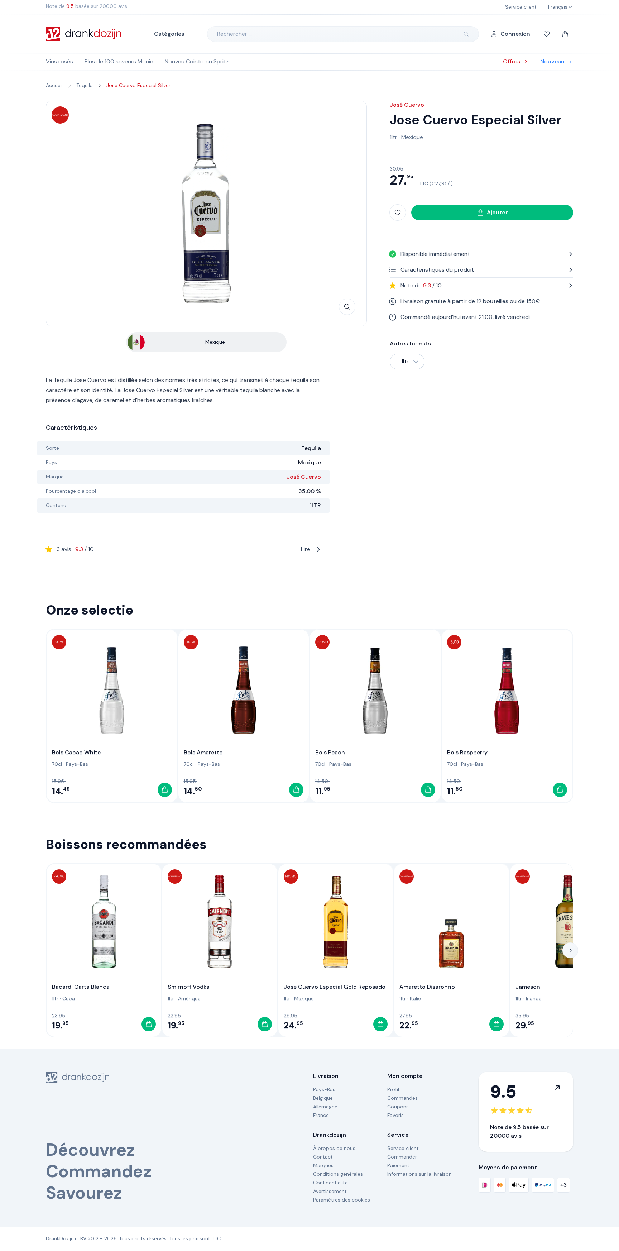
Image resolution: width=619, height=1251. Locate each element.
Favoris (395, 1115)
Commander (402, 1157)
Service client (403, 1148)
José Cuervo (304, 477)
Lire (183, 549)
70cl (57, 764)
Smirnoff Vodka (189, 986)
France (321, 1115)
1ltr (393, 137)
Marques (323, 1165)
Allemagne (325, 1106)
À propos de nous (334, 1148)
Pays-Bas (77, 764)
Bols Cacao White (76, 752)
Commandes (402, 1098)
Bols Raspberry (467, 752)
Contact (323, 1157)
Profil (393, 1089)
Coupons (398, 1106)
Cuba (68, 998)
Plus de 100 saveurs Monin (119, 61)
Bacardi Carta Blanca (81, 986)
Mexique (412, 137)
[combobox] (407, 361)
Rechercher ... (234, 34)
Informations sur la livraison (419, 1174)
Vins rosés (59, 61)
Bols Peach (330, 752)
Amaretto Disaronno (427, 986)
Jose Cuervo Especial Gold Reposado (334, 986)
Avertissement (330, 1191)
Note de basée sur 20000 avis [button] (86, 6)
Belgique (323, 1098)
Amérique (189, 998)
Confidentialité (330, 1182)
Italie (415, 998)
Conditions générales (338, 1174)
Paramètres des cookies (341, 1200)
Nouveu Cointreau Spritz (197, 61)
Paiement (398, 1165)
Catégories (169, 34)
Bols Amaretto (203, 752)
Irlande (534, 998)
